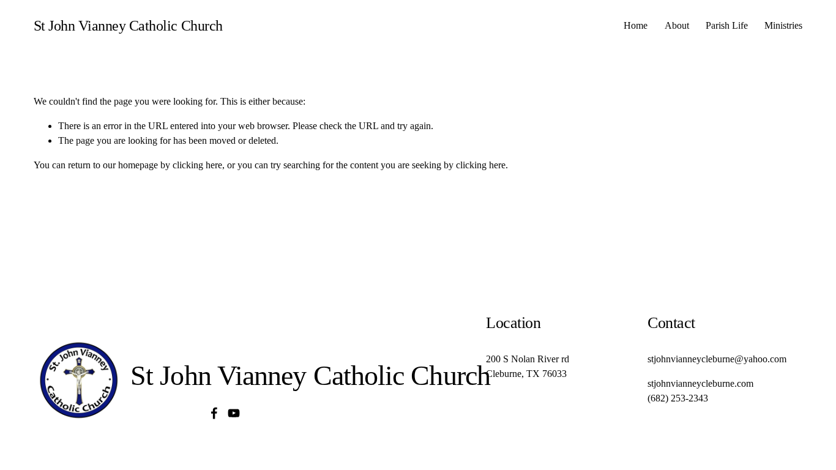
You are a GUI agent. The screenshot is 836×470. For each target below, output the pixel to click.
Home (636, 25)
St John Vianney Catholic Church (128, 25)
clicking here (197, 165)
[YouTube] (234, 413)
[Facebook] (214, 413)
